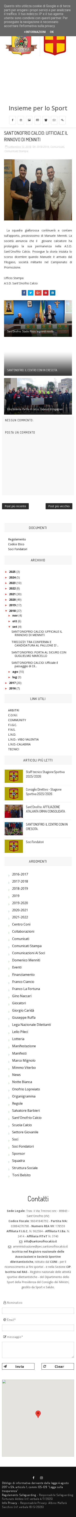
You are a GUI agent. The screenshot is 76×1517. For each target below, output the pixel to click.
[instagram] (21, 120)
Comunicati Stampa (16, 151)
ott (15, 621)
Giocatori (19, 1003)
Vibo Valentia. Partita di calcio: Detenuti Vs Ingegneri (35, 409)
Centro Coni (21, 924)
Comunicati (57, 147)
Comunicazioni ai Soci (28, 953)
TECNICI (13, 749)
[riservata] (62, 120)
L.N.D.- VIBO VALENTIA (23, 739)
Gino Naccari (21, 996)
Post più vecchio (59, 506)
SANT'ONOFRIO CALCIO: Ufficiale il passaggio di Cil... (35, 664)
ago (15, 672)
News (16, 1074)
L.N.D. (12, 734)
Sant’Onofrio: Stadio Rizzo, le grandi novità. (30, 331)
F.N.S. (11, 730)
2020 (12, 599)
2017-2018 (20, 881)
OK (52, 32)
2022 (12, 588)
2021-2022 (20, 917)
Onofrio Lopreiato (26, 1089)
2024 (12, 577)
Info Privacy (9, 1503)
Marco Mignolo (23, 1060)
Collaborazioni (23, 931)
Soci (15, 1139)
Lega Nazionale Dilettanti (31, 1024)
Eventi (16, 967)
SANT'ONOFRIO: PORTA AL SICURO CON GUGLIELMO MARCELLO (39, 654)
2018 (12, 611)
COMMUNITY (17, 720)
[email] (54, 120)
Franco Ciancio (23, 981)
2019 (12, 605)
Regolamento (17, 539)
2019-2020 (20, 903)
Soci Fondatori (17, 549)
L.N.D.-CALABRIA (19, 744)
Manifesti (19, 1053)
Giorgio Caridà (23, 1010)
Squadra (18, 1160)
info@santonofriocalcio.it (40, 1241)
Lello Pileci (20, 1032)
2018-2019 (43, 147)
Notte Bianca (22, 1082)
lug (15, 677)
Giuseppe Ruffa (23, 1017)
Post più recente (15, 506)
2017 (12, 683)
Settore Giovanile (25, 1132)
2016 (12, 688)
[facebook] (12, 120)
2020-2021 (20, 910)
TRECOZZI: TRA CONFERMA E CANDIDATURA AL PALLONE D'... (35, 643)
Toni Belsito (21, 1175)
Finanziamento (23, 974)
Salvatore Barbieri (26, 1110)
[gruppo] (46, 120)
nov (15, 615)
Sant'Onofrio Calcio (27, 1117)
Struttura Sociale (25, 1168)
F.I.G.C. (12, 725)
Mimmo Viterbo (24, 1067)
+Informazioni (35, 32)
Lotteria (18, 1039)
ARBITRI (13, 710)
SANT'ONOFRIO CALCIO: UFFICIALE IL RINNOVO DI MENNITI (37, 633)
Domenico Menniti (26, 960)
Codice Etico (16, 544)
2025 (12, 572)
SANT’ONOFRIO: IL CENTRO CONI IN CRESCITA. (32, 370)
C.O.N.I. (13, 715)
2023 (12, 583)
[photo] (29, 120)
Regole (17, 1103)
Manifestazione (24, 1046)
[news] (37, 120)
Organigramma (23, 1096)
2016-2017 (20, 874)
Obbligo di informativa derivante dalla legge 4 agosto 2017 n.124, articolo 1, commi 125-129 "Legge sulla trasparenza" (35, 1487)
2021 (12, 594)
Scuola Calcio (22, 1125)
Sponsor (18, 1153)
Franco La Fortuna (26, 989)
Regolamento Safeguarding (19, 1495)
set (15, 627)
